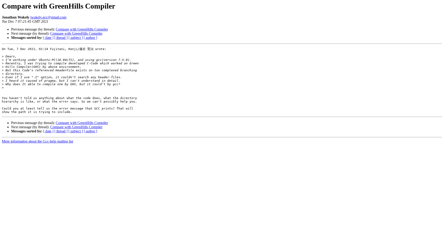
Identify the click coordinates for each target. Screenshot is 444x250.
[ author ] (90, 38)
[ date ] (48, 38)
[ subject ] (75, 38)
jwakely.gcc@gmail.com (48, 17)
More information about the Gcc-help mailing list (37, 141)
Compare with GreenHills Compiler (82, 29)
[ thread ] (61, 38)
